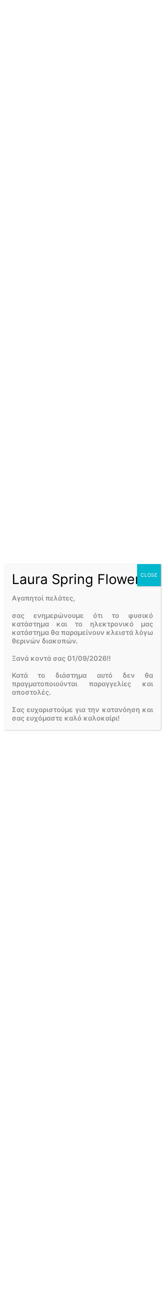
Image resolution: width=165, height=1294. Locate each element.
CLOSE (148, 575)
